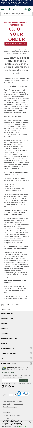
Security (19, 401)
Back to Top (6, 309)
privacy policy (23, 426)
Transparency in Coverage (10, 409)
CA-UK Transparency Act (10, 407)
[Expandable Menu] (2, 9)
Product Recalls (18, 404)
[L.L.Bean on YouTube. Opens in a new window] (13, 386)
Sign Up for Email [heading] (8, 372)
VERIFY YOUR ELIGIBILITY (16, 44)
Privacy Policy (26, 383)
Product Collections (9, 401)
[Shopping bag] (29, 9)
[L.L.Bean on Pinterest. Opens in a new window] (6, 386)
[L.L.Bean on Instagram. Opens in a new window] (9, 386)
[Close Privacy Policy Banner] (30, 422)
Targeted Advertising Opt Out (12, 415)
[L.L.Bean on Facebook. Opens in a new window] (3, 386)
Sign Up (24, 380)
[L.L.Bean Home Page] (15, 9)
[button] (23, 393)
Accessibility (6, 412)
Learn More (24, 369)
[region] (16, 3)
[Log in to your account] (25, 9)
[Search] (3, 14)
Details (16, 6)
